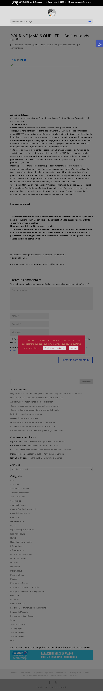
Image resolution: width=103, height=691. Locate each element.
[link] (99, 43)
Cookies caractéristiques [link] (54, 348)
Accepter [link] (74, 348)
